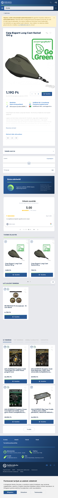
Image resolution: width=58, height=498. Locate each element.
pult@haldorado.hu (24, 25)
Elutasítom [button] (24, 492)
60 (12, 138)
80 (16, 138)
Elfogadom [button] (10, 492)
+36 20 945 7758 (37, 452)
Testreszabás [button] (38, 492)
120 (8, 138)
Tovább (29, 429)
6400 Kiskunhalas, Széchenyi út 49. (34, 457)
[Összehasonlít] (47, 33)
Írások (27, 439)
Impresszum (34, 469)
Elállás (21, 471)
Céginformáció (6, 469)
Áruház (5, 439)
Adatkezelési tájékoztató (23, 469)
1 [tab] (28, 281)
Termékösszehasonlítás (10, 443)
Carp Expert (50, 158)
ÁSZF (13, 469)
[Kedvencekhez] (50, 33)
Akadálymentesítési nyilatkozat (10, 471)
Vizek (37, 439)
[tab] (7, 340)
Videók (16, 439)
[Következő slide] (53, 282)
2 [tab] (30, 281)
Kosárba (47, 94)
